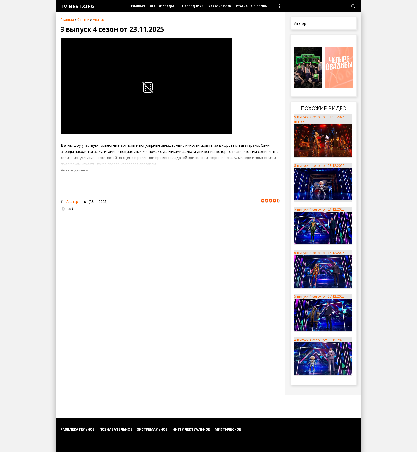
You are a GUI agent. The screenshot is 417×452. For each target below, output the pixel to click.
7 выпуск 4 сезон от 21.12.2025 (319, 209)
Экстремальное (152, 429)
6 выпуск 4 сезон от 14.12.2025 (319, 252)
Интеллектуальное (191, 429)
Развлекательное (77, 429)
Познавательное (115, 429)
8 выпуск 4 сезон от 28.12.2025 (319, 165)
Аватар (99, 19)
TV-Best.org (77, 6)
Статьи (83, 19)
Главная (67, 19)
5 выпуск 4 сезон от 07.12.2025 (319, 296)
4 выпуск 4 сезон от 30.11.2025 (319, 340)
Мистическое (228, 429)
